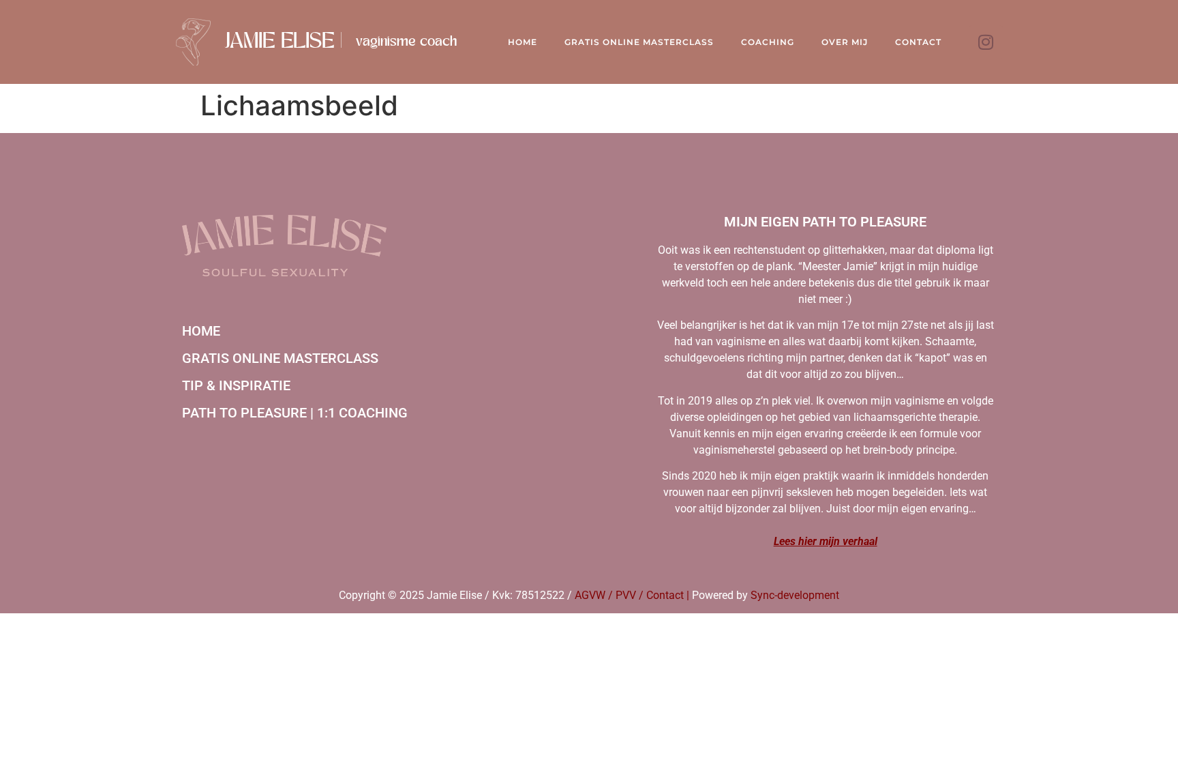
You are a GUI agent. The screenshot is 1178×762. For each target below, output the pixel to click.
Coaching (767, 42)
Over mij (844, 42)
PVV (626, 595)
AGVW (590, 595)
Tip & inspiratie (236, 385)
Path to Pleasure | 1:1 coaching (295, 413)
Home (522, 42)
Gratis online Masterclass (639, 42)
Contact (918, 42)
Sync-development (795, 595)
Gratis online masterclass (280, 358)
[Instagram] (986, 42)
